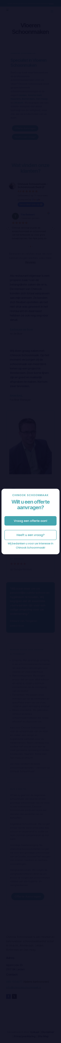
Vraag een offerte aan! (30, 521)
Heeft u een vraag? (31, 535)
